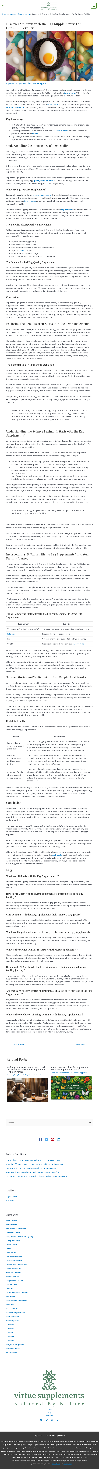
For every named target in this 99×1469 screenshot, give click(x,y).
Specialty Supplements (17, 83)
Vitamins (10, 1340)
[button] (40, 1139)
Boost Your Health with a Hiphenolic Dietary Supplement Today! (69, 1068)
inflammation (30, 201)
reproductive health (15, 107)
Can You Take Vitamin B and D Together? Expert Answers (31, 1168)
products (10, 1304)
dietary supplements (42, 195)
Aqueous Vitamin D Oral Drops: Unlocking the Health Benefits (32, 1172)
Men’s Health (11, 1285)
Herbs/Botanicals (13, 1268)
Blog (49, 1412)
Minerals (9, 1288)
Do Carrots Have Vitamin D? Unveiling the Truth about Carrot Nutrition (36, 1176)
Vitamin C (10, 1328)
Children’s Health (13, 1233)
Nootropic (10, 1296)
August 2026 (11, 1196)
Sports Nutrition (12, 1316)
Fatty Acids (11, 1253)
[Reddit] (58, 1420)
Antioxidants (11, 1225)
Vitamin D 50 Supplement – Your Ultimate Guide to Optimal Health (35, 1164)
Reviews (49, 1415)
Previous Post (18, 1044)
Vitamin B (10, 1324)
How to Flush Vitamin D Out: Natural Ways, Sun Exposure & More (33, 1160)
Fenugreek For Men (14, 1257)
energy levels (78, 644)
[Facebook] (41, 1420)
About (49, 1409)
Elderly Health (11, 1245)
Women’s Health (13, 1348)
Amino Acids (11, 1221)
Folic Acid (11, 634)
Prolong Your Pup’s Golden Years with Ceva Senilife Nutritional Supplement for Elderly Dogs (26, 1069)
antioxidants (52, 104)
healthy (22, 250)
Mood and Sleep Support (17, 1292)
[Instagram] (52, 1420)
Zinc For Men (11, 1352)
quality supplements (43, 180)
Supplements (70, 93)
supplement (66, 209)
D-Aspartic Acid (13, 1240)
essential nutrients (61, 131)
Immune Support (13, 1272)
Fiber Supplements (14, 1261)
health (35, 133)
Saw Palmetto (12, 1308)
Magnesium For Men (14, 1281)
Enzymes (10, 1249)
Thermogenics (12, 1320)
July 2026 (10, 1200)
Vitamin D (10, 1332)
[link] (56, 1464)
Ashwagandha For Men (16, 1229)
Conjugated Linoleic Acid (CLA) (19, 1237)
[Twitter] (46, 1420)
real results (57, 855)
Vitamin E (10, 1336)
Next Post (82, 1044)
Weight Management (15, 1344)
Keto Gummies (12, 1276)
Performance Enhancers (16, 1300)
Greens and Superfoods (16, 1264)
